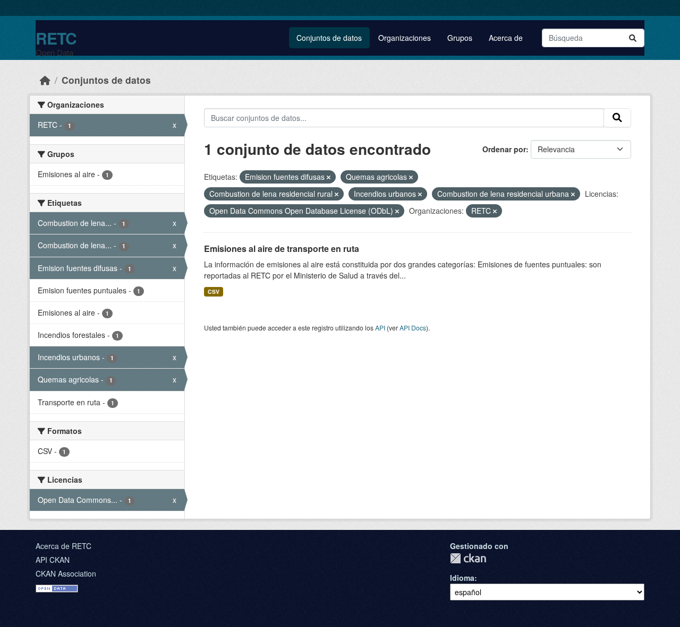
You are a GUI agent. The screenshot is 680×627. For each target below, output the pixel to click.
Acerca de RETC (63, 546)
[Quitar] (328, 177)
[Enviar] (632, 38)
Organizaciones (404, 37)
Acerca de (506, 37)
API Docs (413, 327)
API (380, 327)
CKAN (468, 558)
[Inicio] (45, 79)
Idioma (462, 577)
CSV (213, 291)
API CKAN (53, 559)
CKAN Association (66, 573)
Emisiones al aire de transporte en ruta (281, 248)
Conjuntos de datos (329, 37)
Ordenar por (504, 149)
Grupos (459, 37)
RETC (56, 38)
